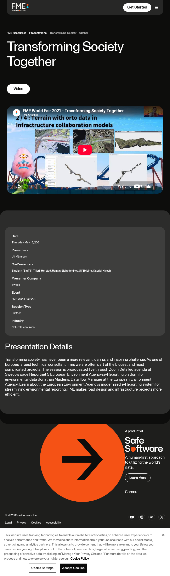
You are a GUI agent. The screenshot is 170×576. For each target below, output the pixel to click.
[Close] (163, 535)
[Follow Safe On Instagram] (141, 522)
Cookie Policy (79, 558)
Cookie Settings (42, 568)
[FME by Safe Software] (24, 7)
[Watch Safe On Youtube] (132, 522)
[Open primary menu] (156, 7)
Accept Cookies (73, 568)
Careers (131, 492)
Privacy (21, 522)
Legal (8, 522)
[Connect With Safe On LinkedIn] (151, 522)
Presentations (38, 33)
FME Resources (16, 33)
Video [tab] (18, 89)
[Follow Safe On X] (161, 522)
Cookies (36, 522)
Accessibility (54, 522)
